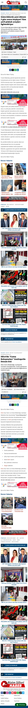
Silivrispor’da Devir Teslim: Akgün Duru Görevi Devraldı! (14, 248)
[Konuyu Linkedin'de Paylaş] (18, 70)
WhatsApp (22, 704)
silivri (14, 540)
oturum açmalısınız (17, 342)
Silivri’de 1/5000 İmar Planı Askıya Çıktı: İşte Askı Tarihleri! (14, 306)
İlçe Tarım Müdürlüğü (6, 540)
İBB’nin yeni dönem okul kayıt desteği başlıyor (14, 267)
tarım (10, 419)
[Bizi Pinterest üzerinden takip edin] (15, 693)
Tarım (18, 540)
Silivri (2, 413)
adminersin (5, 57)
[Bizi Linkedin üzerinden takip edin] (10, 693)
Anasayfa (3, 13)
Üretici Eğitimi (15, 541)
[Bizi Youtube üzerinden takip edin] (12, 693)
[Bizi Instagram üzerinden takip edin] (7, 693)
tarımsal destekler (5, 541)
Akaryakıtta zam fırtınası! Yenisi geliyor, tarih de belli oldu (14, 286)
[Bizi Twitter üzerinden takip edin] (4, 693)
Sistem (7, 206)
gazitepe (22, 538)
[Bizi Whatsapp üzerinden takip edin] (18, 693)
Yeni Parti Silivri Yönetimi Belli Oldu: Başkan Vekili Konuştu (14, 325)
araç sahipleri (10, 204)
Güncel (7, 13)
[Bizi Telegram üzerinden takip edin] (23, 693)
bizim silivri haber (19, 204)
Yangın (6, 465)
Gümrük (3, 206)
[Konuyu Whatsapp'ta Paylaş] (15, 70)
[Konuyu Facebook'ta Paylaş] (10, 70)
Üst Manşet (9, 52)
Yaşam (14, 52)
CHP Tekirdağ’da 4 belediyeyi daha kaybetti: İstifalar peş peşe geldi (14, 229)
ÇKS (17, 538)
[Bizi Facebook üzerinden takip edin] (2, 693)
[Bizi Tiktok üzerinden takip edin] (20, 693)
